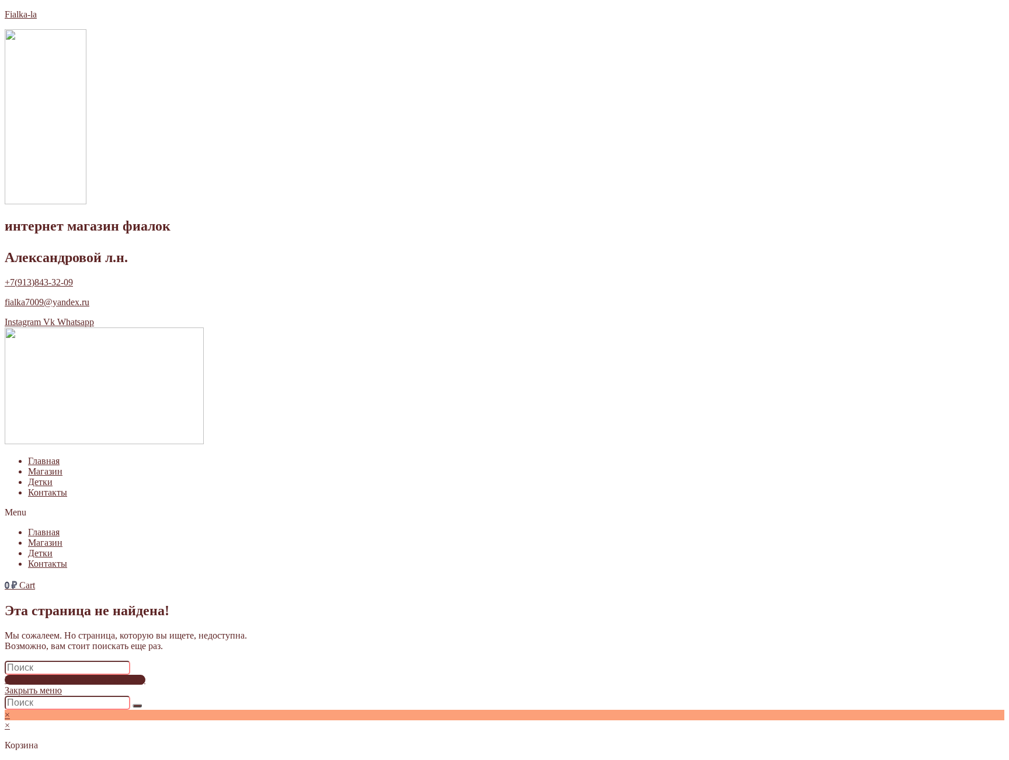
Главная (44, 461)
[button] (504, 512)
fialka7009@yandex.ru (47, 302)
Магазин (45, 471)
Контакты (47, 492)
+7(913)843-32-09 (39, 282)
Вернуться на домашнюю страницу (75, 680)
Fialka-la (21, 14)
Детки (40, 482)
